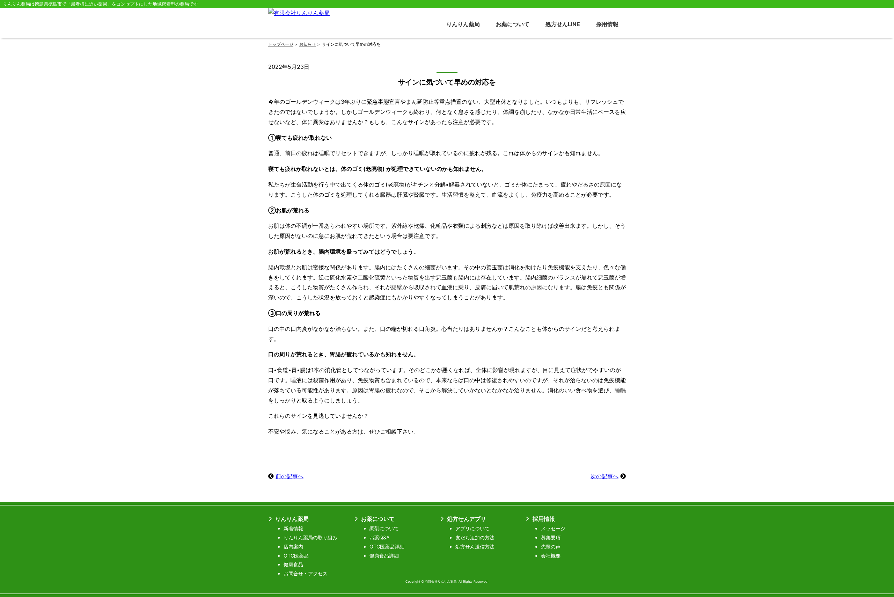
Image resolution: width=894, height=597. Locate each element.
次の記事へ (604, 476)
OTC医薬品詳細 (386, 546)
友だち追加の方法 (474, 537)
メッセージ (553, 528)
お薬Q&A (379, 537)
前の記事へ (289, 476)
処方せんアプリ (466, 518)
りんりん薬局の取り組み (310, 537)
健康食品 (293, 564)
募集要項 (550, 537)
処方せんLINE (562, 24)
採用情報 (607, 24)
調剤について (384, 528)
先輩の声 (550, 546)
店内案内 (293, 546)
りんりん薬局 (463, 24)
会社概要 (550, 556)
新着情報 (293, 528)
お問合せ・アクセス (306, 573)
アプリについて (472, 528)
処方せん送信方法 (474, 546)
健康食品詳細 (384, 556)
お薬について (512, 24)
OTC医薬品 (296, 556)
